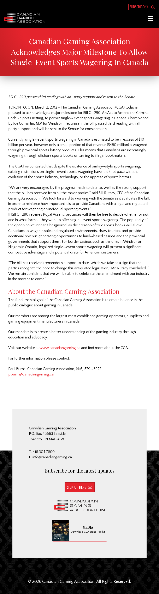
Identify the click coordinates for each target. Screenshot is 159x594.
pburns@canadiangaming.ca (31, 374)
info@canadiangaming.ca (52, 457)
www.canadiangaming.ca (60, 348)
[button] (153, 8)
